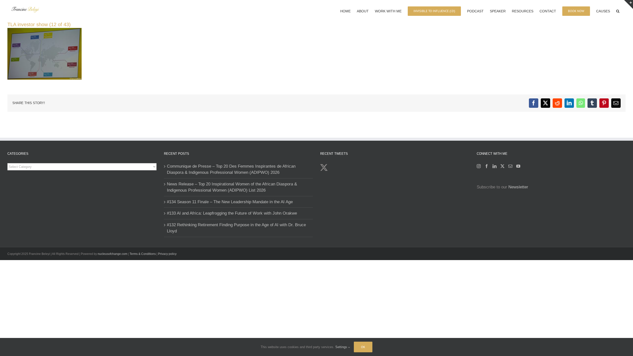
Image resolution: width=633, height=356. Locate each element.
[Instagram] (479, 166)
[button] (617, 10)
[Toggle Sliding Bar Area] (628, 4)
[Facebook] (487, 166)
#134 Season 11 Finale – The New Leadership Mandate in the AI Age (230, 202)
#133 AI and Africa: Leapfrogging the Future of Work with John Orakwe (232, 213)
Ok (363, 347)
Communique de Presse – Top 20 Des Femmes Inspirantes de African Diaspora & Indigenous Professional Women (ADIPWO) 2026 (231, 169)
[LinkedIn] (495, 166)
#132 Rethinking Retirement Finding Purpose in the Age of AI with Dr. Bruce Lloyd (236, 228)
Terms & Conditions (143, 254)
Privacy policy (167, 254)
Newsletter (518, 187)
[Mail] (510, 166)
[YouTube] (518, 166)
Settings (341, 347)
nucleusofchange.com (112, 254)
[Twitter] (502, 166)
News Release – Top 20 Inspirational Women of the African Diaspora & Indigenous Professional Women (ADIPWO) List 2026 (232, 187)
